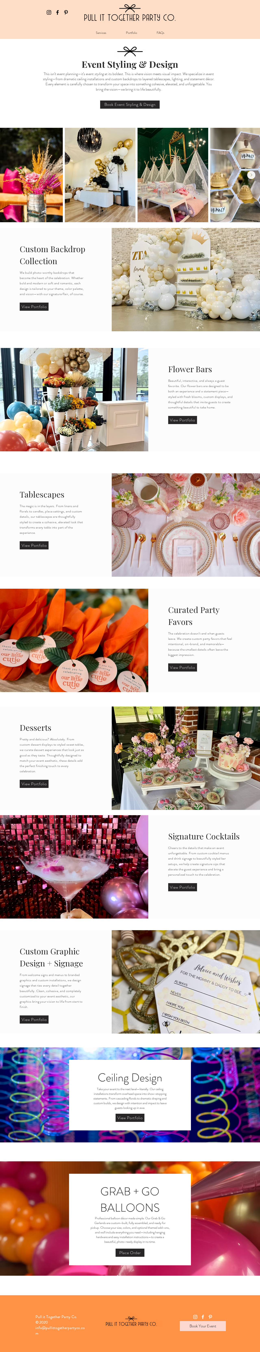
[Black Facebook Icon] (57, 12)
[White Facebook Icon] (203, 1317)
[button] (101, 33)
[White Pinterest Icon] (210, 1317)
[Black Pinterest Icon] (66, 12)
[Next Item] (251, 175)
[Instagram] (49, 12)
